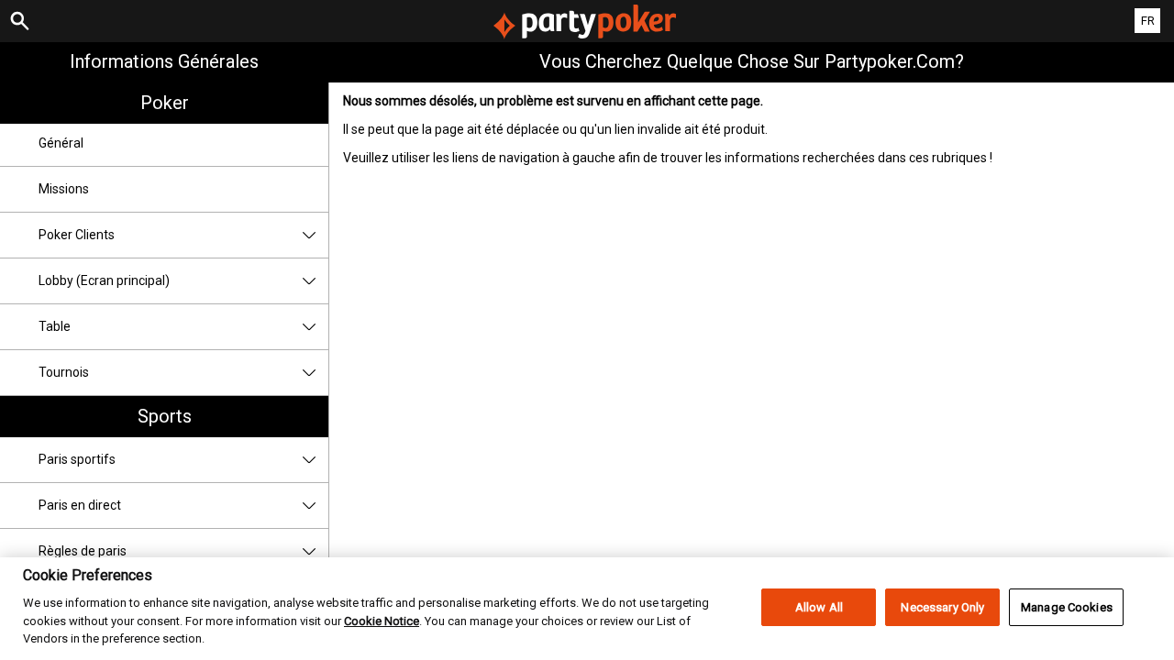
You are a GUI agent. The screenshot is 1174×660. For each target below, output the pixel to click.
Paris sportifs (77, 459)
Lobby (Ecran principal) (104, 280)
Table (55, 326)
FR (1148, 21)
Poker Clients (77, 234)
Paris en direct (80, 505)
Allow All (819, 607)
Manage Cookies (1067, 607)
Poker (164, 103)
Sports (165, 416)
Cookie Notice (381, 621)
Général (61, 143)
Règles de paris (83, 551)
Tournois (64, 372)
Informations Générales (164, 61)
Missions (64, 189)
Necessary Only (942, 607)
